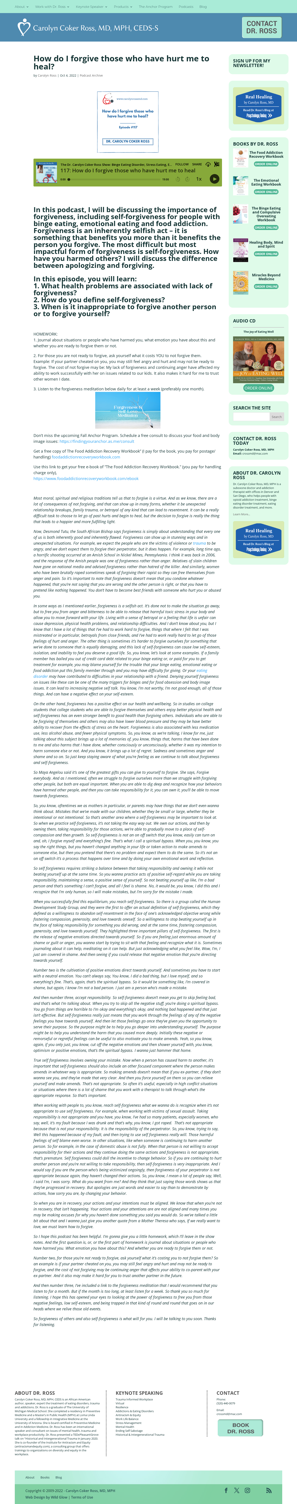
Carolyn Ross (47, 75)
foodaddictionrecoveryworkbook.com (86, 457)
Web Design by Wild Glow (46, 1497)
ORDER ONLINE (266, 164)
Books (45, 1477)
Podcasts (186, 7)
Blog (203, 7)
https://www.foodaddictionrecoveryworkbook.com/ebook (85, 478)
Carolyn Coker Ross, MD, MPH (90, 1490)
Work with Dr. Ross (50, 7)
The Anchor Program (156, 7)
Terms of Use (82, 1497)
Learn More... (241, 514)
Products (121, 7)
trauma (199, 543)
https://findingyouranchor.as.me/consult (97, 441)
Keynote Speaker (89, 7)
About (20, 7)
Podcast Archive (91, 75)
